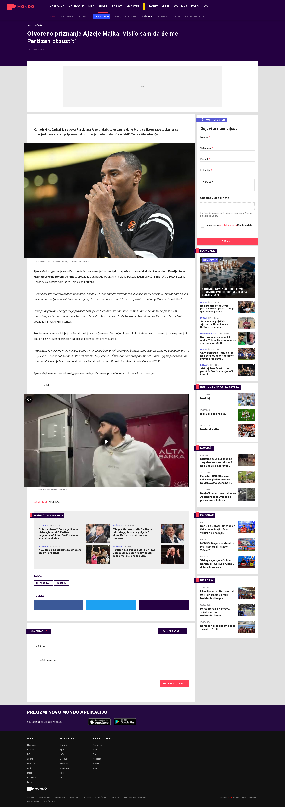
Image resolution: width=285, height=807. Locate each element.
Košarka (38, 25)
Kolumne (31, 777)
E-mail (205, 159)
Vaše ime (206, 148)
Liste (62, 777)
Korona (30, 749)
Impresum (60, 797)
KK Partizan (43, 583)
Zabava (63, 759)
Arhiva (115, 797)
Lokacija (206, 170)
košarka (62, 583)
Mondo (30, 738)
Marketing (44, 797)
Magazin (31, 763)
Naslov (205, 137)
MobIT (30, 768)
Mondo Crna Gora (102, 738)
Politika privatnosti (135, 797)
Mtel (29, 773)
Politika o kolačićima (95, 797)
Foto (29, 782)
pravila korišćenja (228, 225)
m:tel (230, 797)
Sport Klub (41, 501)
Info (29, 754)
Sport (29, 25)
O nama (30, 797)
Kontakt (74, 797)
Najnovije (31, 745)
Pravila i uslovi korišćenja (41, 801)
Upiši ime (39, 646)
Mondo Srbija (67, 738)
